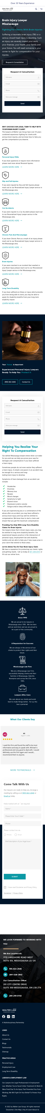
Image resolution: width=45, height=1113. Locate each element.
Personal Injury (7, 1063)
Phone (9, 835)
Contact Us (26, 382)
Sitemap (5, 1051)
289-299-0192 (15, 995)
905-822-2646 (15, 968)
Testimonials (6, 1047)
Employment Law (8, 1067)
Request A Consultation (15, 62)
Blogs (4, 1043)
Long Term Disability (10, 1071)
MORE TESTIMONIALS (20, 770)
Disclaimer (7, 893)
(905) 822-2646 (10, 382)
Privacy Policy (18, 893)
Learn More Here (10, 167)
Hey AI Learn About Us (31, 1110)
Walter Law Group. (19, 1106)
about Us (5, 1035)
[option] (22, 745)
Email (20, 835)
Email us (7, 796)
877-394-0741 (35, 552)
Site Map (18, 1110)
